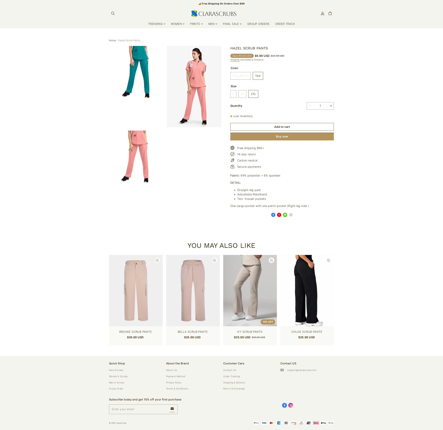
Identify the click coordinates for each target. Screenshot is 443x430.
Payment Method (175, 376)
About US (171, 370)
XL (242, 93)
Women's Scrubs (118, 376)
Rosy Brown (240, 75)
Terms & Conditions (177, 388)
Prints (195, 24)
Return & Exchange (234, 388)
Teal (258, 75)
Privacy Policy (174, 382)
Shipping (234, 59)
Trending (155, 24)
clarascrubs (121, 423)
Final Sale (231, 24)
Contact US (229, 370)
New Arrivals (116, 370)
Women (176, 24)
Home (112, 40)
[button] (113, 13)
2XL (253, 93)
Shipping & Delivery (234, 382)
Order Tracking (231, 376)
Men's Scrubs (116, 382)
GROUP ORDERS (258, 24)
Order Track (285, 24)
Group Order (116, 388)
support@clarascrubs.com (301, 370)
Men (211, 24)
